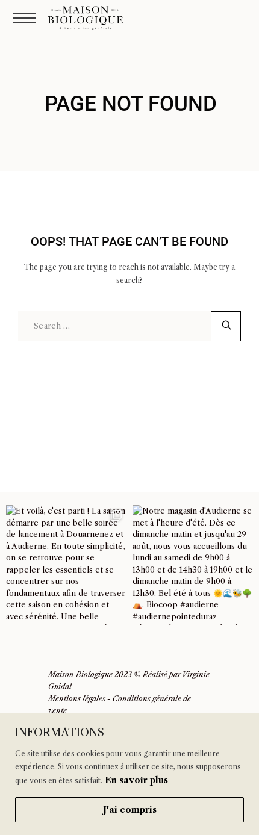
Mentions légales (76, 698)
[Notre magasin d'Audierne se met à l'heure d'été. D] (193, 565)
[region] (129, 774)
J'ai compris (130, 809)
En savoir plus (136, 780)
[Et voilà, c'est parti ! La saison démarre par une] (66, 565)
